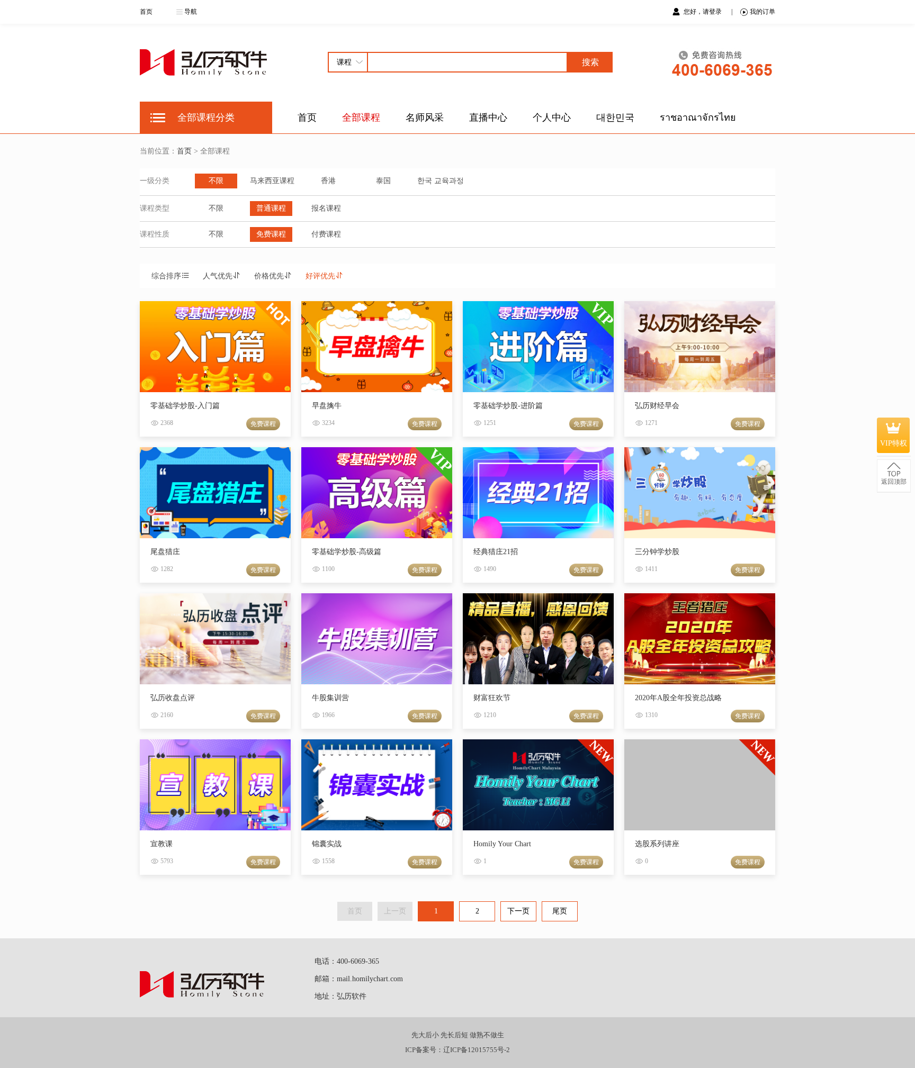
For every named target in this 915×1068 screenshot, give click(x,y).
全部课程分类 (206, 117)
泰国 (383, 181)
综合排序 (166, 276)
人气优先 (217, 276)
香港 (328, 181)
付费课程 (326, 234)
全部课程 (361, 117)
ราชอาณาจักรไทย (698, 117)
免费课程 (271, 234)
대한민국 (615, 117)
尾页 (559, 911)
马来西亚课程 (272, 181)
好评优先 (320, 276)
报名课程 (326, 208)
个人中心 (552, 117)
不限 (216, 181)
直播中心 (488, 117)
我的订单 (762, 11)
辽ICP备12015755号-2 (476, 1050)
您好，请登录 (703, 11)
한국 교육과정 (440, 181)
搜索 (590, 62)
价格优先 (269, 276)
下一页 (518, 911)
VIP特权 (893, 443)
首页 (146, 11)
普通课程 (271, 208)
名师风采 (425, 117)
